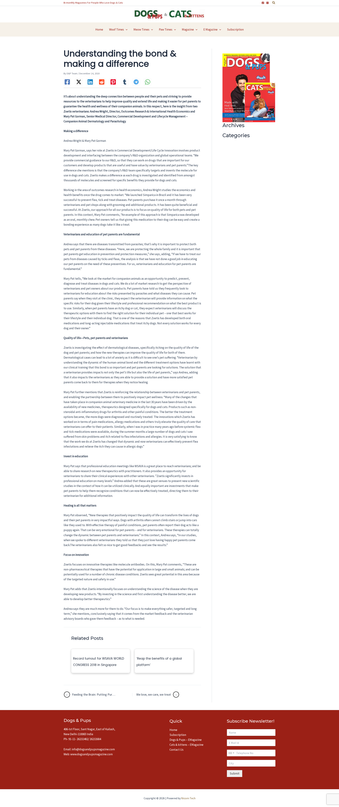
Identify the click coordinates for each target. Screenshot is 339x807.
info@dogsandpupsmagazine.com (93, 749)
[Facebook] (263, 3)
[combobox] (231, 753)
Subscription (178, 735)
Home (173, 730)
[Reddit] (101, 82)
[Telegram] (136, 82)
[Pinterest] (113, 82)
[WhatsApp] (147, 82)
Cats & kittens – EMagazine (186, 745)
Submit (234, 773)
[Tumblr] (124, 82)
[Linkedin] (90, 82)
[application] (125, 29)
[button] (273, 3)
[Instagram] (267, 3)
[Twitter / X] (78, 82)
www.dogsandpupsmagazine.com (91, 754)
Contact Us (176, 750)
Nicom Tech (188, 798)
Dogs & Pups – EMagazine (186, 740)
